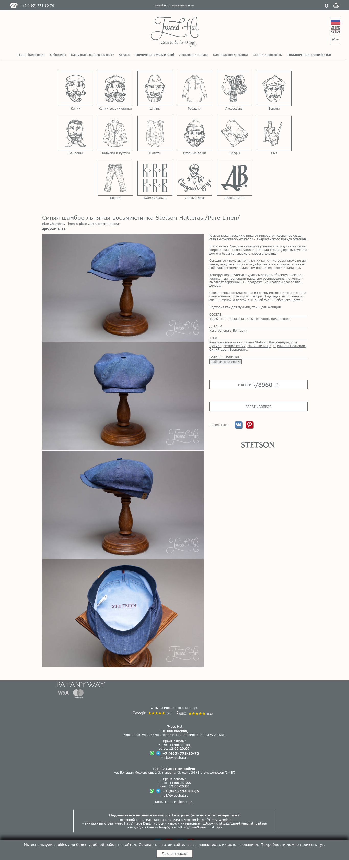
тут (321, 844)
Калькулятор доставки (230, 54)
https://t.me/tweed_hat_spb (200, 827)
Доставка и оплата (193, 54)
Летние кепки (235, 346)
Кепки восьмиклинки (225, 342)
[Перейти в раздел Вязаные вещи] (194, 133)
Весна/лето (238, 349)
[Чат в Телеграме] (158, 753)
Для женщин (279, 342)
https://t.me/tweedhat (214, 819)
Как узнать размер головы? (92, 54)
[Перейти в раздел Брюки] (115, 178)
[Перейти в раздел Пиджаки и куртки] (115, 133)
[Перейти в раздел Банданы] (75, 133)
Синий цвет (218, 349)
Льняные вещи (259, 346)
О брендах (58, 54)
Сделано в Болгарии (289, 346)
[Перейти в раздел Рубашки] (194, 88)
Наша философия (31, 54)
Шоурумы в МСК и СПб (154, 54)
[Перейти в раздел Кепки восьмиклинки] (115, 88)
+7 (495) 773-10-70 (180, 753)
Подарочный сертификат (309, 54)
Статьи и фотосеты (268, 54)
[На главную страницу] (175, 32)
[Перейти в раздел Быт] (274, 133)
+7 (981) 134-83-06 (180, 791)
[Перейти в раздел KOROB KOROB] (154, 178)
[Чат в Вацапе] (152, 753)
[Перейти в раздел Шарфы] (234, 133)
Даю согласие (174, 853)
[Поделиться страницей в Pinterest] (249, 427)
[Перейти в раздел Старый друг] (194, 178)
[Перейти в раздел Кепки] (75, 88)
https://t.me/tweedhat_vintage (243, 823)
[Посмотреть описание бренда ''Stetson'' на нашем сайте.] (258, 445)
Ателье (124, 54)
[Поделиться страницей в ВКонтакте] (239, 427)
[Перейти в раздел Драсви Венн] (234, 178)
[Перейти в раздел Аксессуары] (234, 88)
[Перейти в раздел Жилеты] (154, 133)
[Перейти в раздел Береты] (274, 88)
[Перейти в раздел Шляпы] (154, 88)
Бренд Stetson (256, 342)
